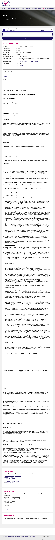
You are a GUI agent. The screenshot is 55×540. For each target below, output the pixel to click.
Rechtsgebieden (6, 54)
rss (50, 536)
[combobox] (27, 71)
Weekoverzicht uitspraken (10, 521)
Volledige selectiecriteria (10, 509)
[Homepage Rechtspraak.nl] (5, 3)
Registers (22, 8)
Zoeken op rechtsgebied (10, 479)
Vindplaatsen (6, 63)
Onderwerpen (7, 8)
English (3, 536)
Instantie (5, 46)
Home (2, 8)
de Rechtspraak (27, 8)
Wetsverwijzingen (7, 61)
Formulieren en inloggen (49, 8)
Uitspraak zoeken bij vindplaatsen (12, 482)
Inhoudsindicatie (7, 58)
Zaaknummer (6, 52)
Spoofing (22, 536)
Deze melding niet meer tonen (42, 29)
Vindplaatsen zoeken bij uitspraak (12, 481)
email (52, 536)
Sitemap (6, 536)
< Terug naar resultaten (27, 38)
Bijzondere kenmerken (8, 56)
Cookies (12, 536)
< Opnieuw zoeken (27, 34)
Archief (30, 536)
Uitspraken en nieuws (15, 8)
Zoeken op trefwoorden (10, 477)
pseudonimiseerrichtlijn (10, 30)
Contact (39, 8)
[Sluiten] (51, 29)
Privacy (9, 536)
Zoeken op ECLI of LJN (10, 478)
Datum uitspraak (6, 48)
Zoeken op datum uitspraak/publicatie (13, 476)
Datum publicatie (7, 50)
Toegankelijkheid (17, 536)
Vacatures (26, 536)
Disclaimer (33, 536)
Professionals (34, 8)
